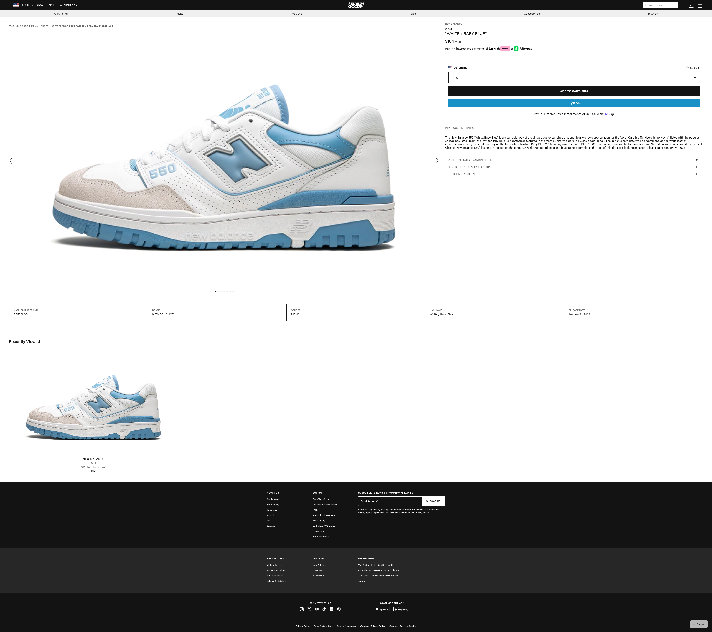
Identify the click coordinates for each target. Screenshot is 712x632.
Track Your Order (321, 499)
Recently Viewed (24, 341)
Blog (39, 5)
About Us (273, 492)
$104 (93, 471)
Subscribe (433, 501)
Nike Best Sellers (275, 575)
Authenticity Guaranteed (470, 159)
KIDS (413, 13)
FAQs (315, 509)
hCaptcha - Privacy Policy (372, 626)
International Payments (324, 515)
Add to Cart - (574, 91)
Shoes (44, 26)
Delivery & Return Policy (325, 504)
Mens (34, 26)
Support (318, 492)
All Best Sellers (274, 565)
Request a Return (321, 536)
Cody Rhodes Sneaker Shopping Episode (378, 570)
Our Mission (273, 499)
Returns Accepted (464, 174)
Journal (270, 515)
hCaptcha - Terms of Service (402, 626)
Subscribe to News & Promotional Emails (385, 492)
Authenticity (68, 5)
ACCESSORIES (532, 13)
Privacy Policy (303, 626)
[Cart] (700, 5)
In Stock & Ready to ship (469, 167)
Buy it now (574, 103)
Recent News (366, 558)
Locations (272, 509)
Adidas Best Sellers (276, 581)
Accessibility (319, 520)
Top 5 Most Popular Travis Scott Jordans (378, 575)
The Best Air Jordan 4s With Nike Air (376, 565)
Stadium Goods (18, 26)
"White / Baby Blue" (93, 467)
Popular (318, 558)
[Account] (691, 5)
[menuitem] (39, 5)
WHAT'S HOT (61, 13)
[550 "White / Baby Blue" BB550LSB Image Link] (93, 404)
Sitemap (271, 525)
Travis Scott (318, 570)
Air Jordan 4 (318, 575)
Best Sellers (275, 558)
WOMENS (297, 13)
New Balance (59, 26)
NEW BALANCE (93, 459)
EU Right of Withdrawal (324, 525)
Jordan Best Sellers (276, 570)
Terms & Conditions (323, 626)
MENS (180, 13)
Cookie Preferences (346, 626)
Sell (51, 5)
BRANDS (653, 13)
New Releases (319, 565)
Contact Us (318, 531)
